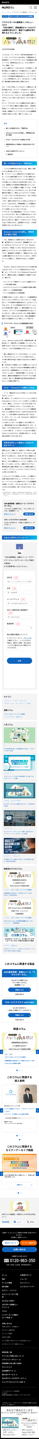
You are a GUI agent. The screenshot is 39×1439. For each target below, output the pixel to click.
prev (1, 1052)
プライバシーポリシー (10, 1359)
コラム (9, 12)
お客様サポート (26, 1275)
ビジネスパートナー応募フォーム (12, 1344)
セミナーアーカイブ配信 (10, 1295)
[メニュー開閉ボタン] (35, 7)
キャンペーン (25, 1282)
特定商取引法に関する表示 (12, 1363)
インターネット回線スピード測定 (10, 1316)
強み (3, 1279)
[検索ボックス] (30, 7)
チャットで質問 (7, 1333)
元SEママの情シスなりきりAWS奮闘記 (14, 714)
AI (16, 703)
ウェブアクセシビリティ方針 (12, 1382)
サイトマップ (7, 1367)
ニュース (23, 1279)
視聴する (19, 1185)
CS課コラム (19, 717)
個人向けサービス (8, 1374)
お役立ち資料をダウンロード (15, 151)
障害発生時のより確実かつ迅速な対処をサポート (20, 145)
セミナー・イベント (9, 1290)
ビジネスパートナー (27, 1286)
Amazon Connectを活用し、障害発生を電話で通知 (20, 134)
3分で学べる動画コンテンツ (10, 1305)
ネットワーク (8, 701)
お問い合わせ (29, 514)
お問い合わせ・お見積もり (10, 1326)
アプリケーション (9, 703)
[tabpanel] (19, 1050)
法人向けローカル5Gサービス (13, 1378)
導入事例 (5, 1286)
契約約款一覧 (7, 1352)
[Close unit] (38, 1408)
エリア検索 (17, 1340)
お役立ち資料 (6, 1337)
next (37, 1052)
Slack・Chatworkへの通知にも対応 (18, 140)
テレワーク (22, 703)
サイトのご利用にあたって (12, 1356)
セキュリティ (23, 701)
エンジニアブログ (9, 717)
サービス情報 (7, 1282)
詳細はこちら (19, 990)
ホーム (4, 12)
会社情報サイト (7, 1370)
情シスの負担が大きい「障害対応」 (17, 128)
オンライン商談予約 (28, 1243)
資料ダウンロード (9, 514)
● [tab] (17, 1070)
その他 (28, 703)
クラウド (15, 701)
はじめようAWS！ (8, 1300)
